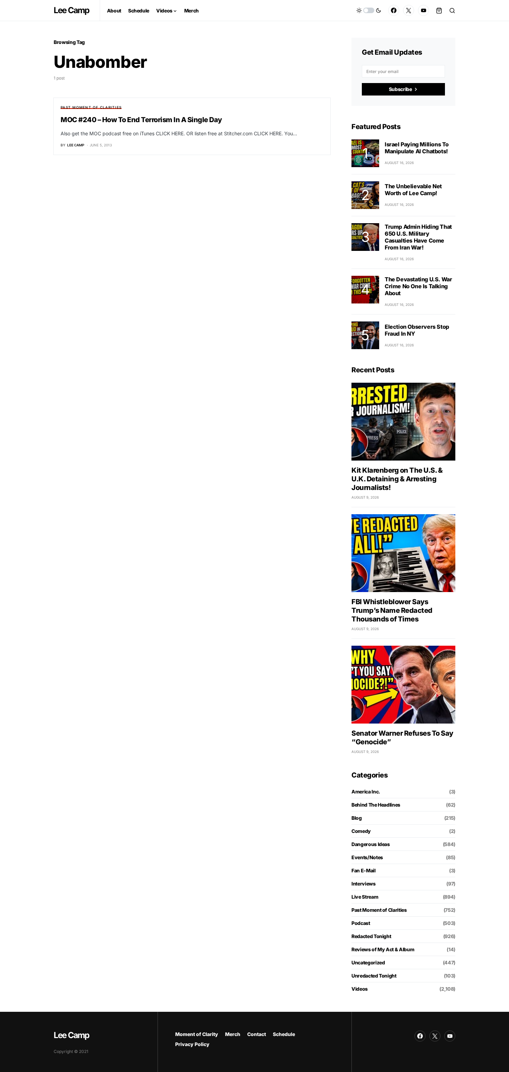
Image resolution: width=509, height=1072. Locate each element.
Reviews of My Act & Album (382, 949)
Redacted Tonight (371, 936)
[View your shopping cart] (439, 10)
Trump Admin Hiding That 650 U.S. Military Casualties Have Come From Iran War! (418, 237)
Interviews (363, 884)
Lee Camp (71, 10)
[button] (368, 10)
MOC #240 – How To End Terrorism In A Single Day (141, 120)
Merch (232, 1034)
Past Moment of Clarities (91, 107)
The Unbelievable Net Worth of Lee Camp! (413, 190)
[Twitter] (408, 10)
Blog (356, 818)
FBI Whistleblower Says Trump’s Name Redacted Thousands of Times (391, 610)
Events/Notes (367, 857)
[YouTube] (423, 10)
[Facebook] (393, 10)
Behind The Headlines (375, 805)
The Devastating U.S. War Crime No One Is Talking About (418, 286)
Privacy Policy (192, 1044)
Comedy (361, 831)
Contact (256, 1034)
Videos (359, 989)
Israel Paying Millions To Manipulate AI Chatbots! (417, 148)
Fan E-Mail (363, 870)
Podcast (360, 923)
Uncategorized (368, 962)
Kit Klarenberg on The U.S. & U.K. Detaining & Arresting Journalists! (397, 479)
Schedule (284, 1034)
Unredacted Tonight (373, 976)
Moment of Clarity (196, 1034)
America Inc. (365, 791)
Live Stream (364, 897)
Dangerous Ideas (370, 844)
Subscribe (400, 89)
